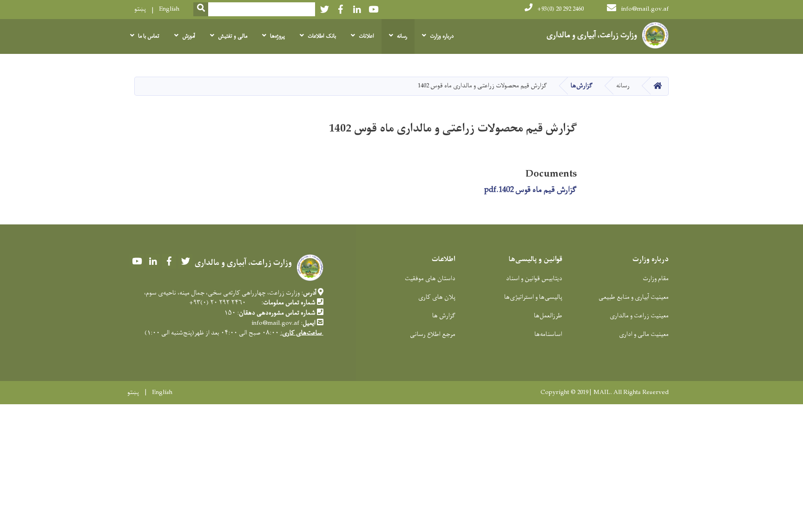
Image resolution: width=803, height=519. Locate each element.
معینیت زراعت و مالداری (639, 316)
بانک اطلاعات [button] (322, 36)
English (169, 9)
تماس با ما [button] (148, 36)
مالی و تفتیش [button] (232, 36)
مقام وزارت (656, 278)
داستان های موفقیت (430, 278)
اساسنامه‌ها (548, 334)
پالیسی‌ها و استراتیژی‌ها (533, 297)
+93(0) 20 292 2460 (560, 9)
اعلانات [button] (366, 36)
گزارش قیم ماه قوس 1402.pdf (530, 190)
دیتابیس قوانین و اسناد (534, 278)
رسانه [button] (402, 36)
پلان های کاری (436, 297)
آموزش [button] (188, 36)
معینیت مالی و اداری (644, 334)
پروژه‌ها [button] (277, 36)
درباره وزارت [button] (442, 36)
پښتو (140, 9)
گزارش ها (443, 316)
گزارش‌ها (581, 86)
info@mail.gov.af (645, 9)
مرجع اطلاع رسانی (432, 334)
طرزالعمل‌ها (548, 316)
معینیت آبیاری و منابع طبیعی (634, 297)
